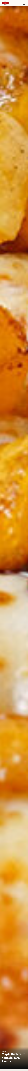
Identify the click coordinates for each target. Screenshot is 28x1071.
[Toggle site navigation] (24, 3)
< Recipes (4, 1051)
